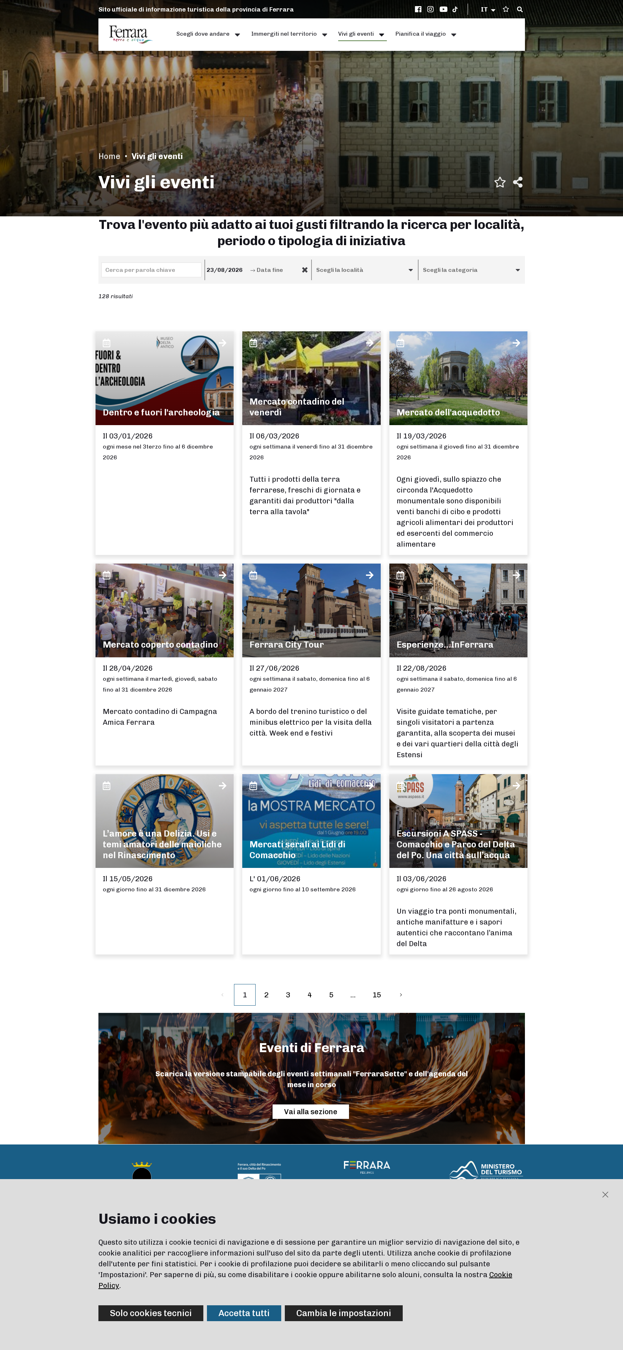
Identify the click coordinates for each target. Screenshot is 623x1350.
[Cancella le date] (305, 270)
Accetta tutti (244, 1313)
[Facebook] (419, 9)
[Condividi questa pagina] (517, 182)
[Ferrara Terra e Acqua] (134, 35)
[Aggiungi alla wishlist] (500, 182)
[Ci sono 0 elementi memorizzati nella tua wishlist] (506, 9)
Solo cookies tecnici (151, 1313)
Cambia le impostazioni (343, 1313)
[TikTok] (455, 9)
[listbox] (365, 270)
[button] (488, 9)
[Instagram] (431, 9)
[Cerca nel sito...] (520, 9)
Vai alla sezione (310, 1111)
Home (109, 156)
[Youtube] (444, 9)
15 (376, 995)
